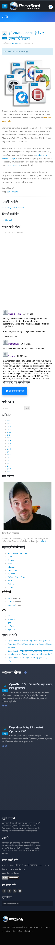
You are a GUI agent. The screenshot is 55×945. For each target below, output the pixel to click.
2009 (8, 468)
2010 (8, 466)
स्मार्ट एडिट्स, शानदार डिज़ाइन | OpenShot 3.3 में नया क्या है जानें (30, 654)
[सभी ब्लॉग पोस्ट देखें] (25, 672)
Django (11, 560)
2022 (8, 432)
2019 (8, 440)
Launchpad (12, 570)
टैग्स (4, 610)
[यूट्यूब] (20, 891)
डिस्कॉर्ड (16, 873)
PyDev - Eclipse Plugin (17, 577)
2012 (8, 460)
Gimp (10, 563)
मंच (12, 873)
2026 (8, 420)
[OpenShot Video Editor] (24, 6)
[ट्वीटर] (9, 891)
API (9, 616)
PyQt (10, 580)
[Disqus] (27, 271)
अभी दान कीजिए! (16, 391)
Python (11, 584)
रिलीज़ (10, 601)
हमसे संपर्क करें (10, 860)
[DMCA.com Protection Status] (10, 878)
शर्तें (25, 931)
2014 (8, 454)
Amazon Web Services (17, 553)
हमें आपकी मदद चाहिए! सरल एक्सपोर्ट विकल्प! (27, 35)
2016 (8, 449)
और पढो (4, 706)
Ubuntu (11, 587)
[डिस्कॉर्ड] (15, 891)
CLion (10, 556)
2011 (8, 463)
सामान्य (10, 598)
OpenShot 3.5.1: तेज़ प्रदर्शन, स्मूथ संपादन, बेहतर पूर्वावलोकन (29, 640)
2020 (8, 437)
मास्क (9, 623)
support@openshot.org (15, 869)
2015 (8, 452)
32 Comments (12, 191)
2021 (8, 435)
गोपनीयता (19, 931)
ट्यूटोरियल (11, 605)
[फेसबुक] (4, 891)
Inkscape (12, 567)
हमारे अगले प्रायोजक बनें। (12, 904)
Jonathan (16, 43)
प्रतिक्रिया (11, 619)
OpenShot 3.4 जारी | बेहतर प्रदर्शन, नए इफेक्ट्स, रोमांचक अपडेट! (30, 651)
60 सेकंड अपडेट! (7, 220)
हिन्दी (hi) (30, 931)
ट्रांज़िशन (11, 626)
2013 (8, 457)
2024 (8, 426)
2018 (8, 443)
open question (14, 165)
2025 (8, 423)
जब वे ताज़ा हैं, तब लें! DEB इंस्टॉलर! (13, 207)
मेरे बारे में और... (43, 541)
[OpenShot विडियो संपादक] (12, 919)
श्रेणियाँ (6, 592)
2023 (8, 429)
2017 (8, 446)
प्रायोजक (7, 897)
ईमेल (8, 873)
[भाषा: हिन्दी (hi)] (51, 7)
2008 (8, 471)
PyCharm (12, 573)
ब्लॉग (5, 17)
